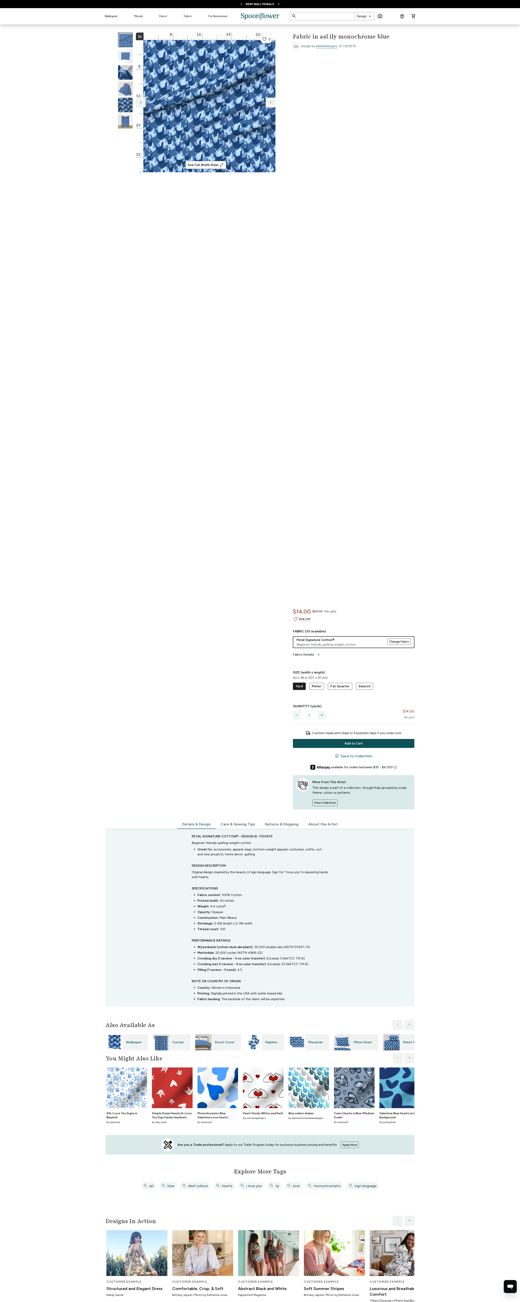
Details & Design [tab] (196, 824)
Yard (299, 686)
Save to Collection (353, 756)
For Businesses (217, 16)
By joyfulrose (113, 1122)
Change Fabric (399, 641)
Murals (138, 16)
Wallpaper (111, 16)
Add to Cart (353, 743)
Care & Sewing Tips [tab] (238, 824)
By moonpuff (341, 1122)
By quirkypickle (387, 1122)
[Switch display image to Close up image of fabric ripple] (125, 105)
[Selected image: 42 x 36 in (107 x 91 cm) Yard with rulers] (125, 40)
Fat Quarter (339, 686)
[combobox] (364, 16)
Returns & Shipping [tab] (282, 824)
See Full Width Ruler (206, 165)
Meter (317, 686)
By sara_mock (159, 1122)
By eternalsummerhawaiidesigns (305, 1118)
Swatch (364, 686)
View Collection (325, 802)
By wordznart (204, 1122)
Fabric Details (307, 654)
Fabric (188, 16)
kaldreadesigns (326, 46)
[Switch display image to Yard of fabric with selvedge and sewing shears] (125, 56)
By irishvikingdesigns (254, 1118)
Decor (163, 16)
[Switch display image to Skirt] (125, 88)
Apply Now (349, 1145)
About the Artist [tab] (323, 824)
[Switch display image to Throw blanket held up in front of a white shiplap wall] (125, 121)
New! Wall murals (260, 4)
